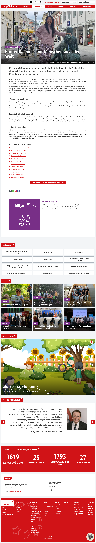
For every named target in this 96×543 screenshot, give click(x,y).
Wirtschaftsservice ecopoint (78, 505)
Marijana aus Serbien (17, 169)
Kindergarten (38, 6)
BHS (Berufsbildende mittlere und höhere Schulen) (17, 267)
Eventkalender (59, 504)
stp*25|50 (91, 503)
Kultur (74, 2)
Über (45, 515)
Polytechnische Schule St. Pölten (48, 267)
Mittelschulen (48, 259)
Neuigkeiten (25, 6)
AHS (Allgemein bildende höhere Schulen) (79, 259)
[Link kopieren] (16, 191)
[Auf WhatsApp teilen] (13, 191)
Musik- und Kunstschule (18, 385)
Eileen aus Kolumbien (17, 161)
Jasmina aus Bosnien (17, 158)
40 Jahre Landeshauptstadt (21, 505)
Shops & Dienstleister (49, 506)
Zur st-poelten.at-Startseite (52, 2)
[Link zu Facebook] (40, 2)
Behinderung (33, 515)
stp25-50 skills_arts (84, 2)
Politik (32, 521)
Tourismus (58, 513)
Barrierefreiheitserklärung (7, 514)
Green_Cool (90, 508)
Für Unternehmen (78, 509)
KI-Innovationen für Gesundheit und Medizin (78, 327)
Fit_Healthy (90, 512)
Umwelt (32, 528)
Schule (50, 6)
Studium (60, 6)
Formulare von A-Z (34, 506)
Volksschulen (79, 252)
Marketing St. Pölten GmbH (78, 514)
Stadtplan (33, 526)
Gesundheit (33, 519)
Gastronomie (58, 511)
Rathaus (32, 525)
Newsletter (4, 509)
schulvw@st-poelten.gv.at (15, 491)
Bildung (5, 281)
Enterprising (90, 514)
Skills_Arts (90, 510)
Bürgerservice (65, 2)
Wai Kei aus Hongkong (18, 164)
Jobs (3, 507)
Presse (18, 511)
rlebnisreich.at (50, 538)
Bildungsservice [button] (87, 6)
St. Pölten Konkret (21, 508)
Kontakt (4, 511)
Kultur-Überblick (67, 505)
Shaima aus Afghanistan (18, 156)
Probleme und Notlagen (35, 523)
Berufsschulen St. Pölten (79, 267)
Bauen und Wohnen (35, 513)
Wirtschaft (77, 503)
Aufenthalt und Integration (34, 509)
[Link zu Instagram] (36, 2)
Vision (89, 504)
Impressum (4, 515)
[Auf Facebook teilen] (18, 191)
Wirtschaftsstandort (78, 508)
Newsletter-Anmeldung (21, 509)
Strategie (90, 506)
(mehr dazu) (81, 211)
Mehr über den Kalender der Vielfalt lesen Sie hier (48, 182)
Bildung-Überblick (34, 517)
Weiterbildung (73, 6)
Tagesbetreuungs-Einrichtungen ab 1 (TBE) (17, 252)
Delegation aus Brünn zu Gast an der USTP (15, 327)
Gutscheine (47, 511)
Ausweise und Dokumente (36, 511)
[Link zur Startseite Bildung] (10, 6)
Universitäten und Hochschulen (79, 273)
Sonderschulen (17, 259)
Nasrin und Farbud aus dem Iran (21, 148)
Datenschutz (5, 512)
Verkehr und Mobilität (35, 532)
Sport (57, 506)
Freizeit (57, 503)
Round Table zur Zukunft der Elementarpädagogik (45, 327)
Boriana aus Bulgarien (17, 166)
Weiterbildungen (48, 273)
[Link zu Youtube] (31, 2)
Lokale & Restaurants (47, 509)
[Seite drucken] (10, 191)
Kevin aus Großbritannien (19, 150)
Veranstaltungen (34, 530)
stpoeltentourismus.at (7, 519)
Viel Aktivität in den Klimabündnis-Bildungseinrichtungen (43, 302)
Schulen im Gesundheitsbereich (17, 273)
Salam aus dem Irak (17, 174)
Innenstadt (47, 503)
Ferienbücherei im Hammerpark (15, 304)
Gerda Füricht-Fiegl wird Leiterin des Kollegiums (78, 303)
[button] (3, 365)
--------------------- (5, 517)
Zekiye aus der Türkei (17, 177)
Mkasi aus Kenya (16, 172)
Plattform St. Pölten (78, 511)
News (17, 503)
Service (46, 513)
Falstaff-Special (57, 509)
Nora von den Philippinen (19, 153)
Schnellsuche (33, 504)
